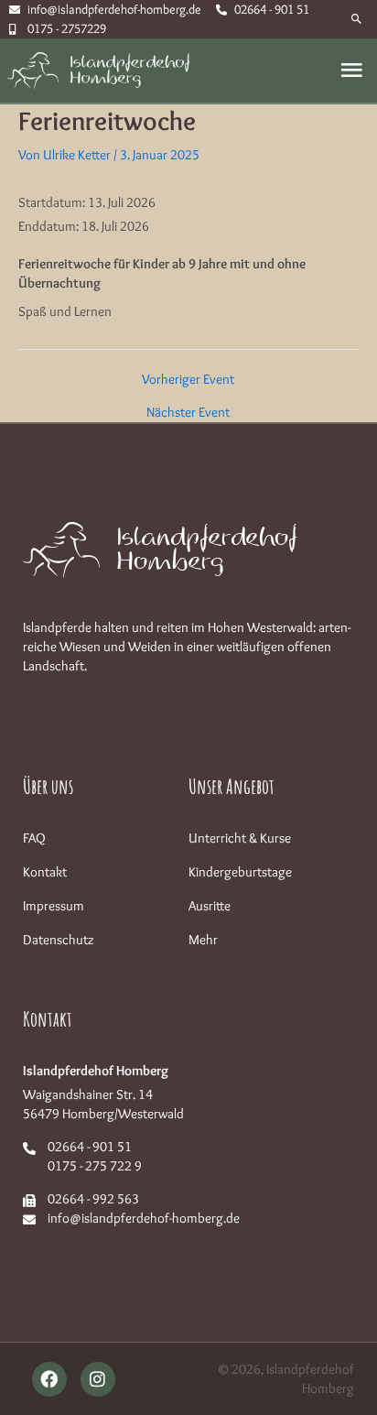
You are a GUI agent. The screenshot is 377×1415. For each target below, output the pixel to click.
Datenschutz (58, 939)
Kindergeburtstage (240, 872)
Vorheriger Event (188, 379)
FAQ (34, 838)
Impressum (53, 906)
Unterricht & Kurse (239, 838)
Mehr (203, 939)
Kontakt (45, 872)
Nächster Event (188, 412)
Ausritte (209, 906)
